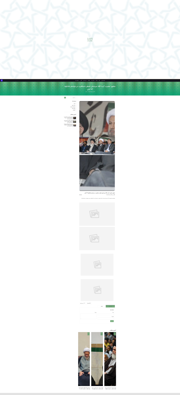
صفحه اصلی (103, 80)
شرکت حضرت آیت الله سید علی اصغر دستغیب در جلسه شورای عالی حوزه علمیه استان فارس (97, 388)
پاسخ (112, 321)
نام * (113, 312)
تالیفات (89, 80)
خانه (94, 91)
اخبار (99, 80)
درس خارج (85, 80)
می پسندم (82, 303)
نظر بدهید (110, 306)
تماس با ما (77, 80)
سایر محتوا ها (90, 91)
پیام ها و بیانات (72, 107)
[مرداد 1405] (110, 359)
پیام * (95, 312)
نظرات (102, 306)
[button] (2, 80)
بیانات (97, 80)
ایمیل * (112, 316)
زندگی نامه (92, 80)
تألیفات (74, 110)
